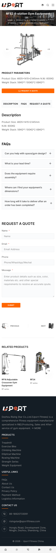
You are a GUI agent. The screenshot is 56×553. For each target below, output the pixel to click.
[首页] (5, 549)
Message (6, 270)
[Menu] (53, 5)
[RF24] (42, 363)
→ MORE (36, 428)
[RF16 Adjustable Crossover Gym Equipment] (14, 363)
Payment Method (11, 494)
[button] (28, 153)
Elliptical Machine (11, 454)
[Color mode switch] (42, 5)
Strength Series (10, 461)
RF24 (32, 379)
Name (5, 230)
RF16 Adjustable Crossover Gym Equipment (10, 382)
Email (4, 243)
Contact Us (8, 487)
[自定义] (16, 549)
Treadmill (7, 442)
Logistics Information (13, 498)
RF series (5, 389)
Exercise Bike (9, 446)
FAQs (4, 479)
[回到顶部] (50, 549)
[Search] (48, 5)
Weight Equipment (12, 465)
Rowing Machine (11, 457)
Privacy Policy (9, 491)
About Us (7, 483)
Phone (5, 257)
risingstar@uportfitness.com (24, 521)
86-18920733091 (18, 513)
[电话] (27, 549)
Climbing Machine (11, 450)
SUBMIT (11, 305)
